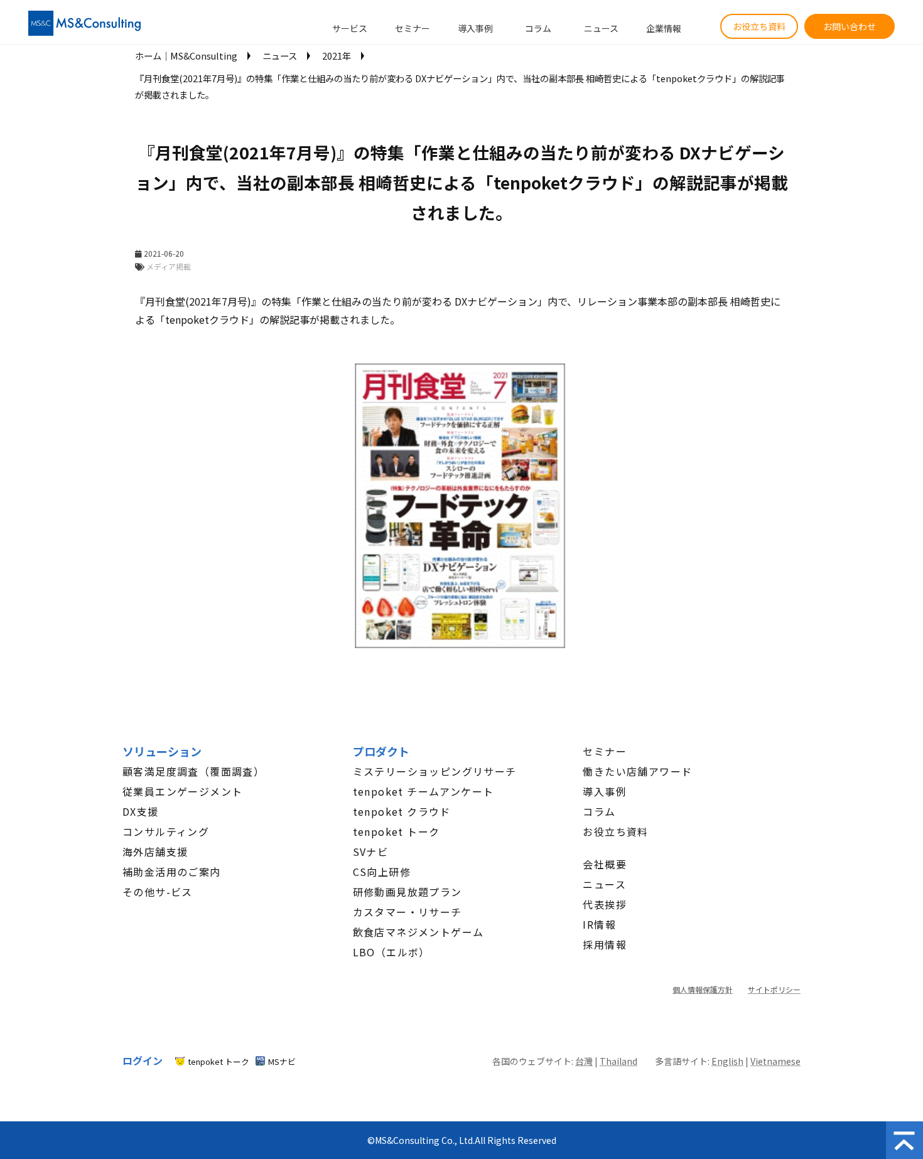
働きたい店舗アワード (637, 771)
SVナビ (371, 851)
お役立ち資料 (759, 26)
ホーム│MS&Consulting (186, 55)
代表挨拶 (605, 904)
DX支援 (140, 811)
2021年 (336, 55)
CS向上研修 (382, 871)
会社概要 (605, 864)
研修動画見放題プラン (407, 891)
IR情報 (599, 924)
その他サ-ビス (157, 891)
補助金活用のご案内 (171, 871)
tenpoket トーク (396, 831)
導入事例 (475, 28)
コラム (538, 28)
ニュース (601, 28)
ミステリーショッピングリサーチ (435, 771)
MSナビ (282, 1061)
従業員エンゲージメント (182, 791)
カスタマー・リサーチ (407, 911)
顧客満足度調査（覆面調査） (193, 771)
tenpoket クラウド (402, 811)
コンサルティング (165, 831)
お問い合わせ (849, 26)
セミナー (412, 28)
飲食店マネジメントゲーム (418, 931)
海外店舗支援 (155, 851)
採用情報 (605, 944)
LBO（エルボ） (391, 951)
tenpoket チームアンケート (423, 791)
